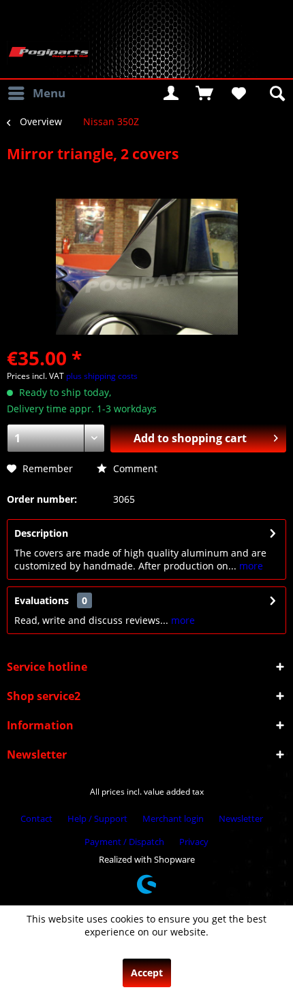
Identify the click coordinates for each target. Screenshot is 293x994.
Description (41, 533)
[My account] (171, 93)
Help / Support (97, 818)
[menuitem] (36, 93)
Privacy (194, 841)
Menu (49, 93)
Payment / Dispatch (124, 841)
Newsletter (241, 818)
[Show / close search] (276, 93)
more (249, 565)
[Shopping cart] (204, 93)
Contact (36, 818)
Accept (147, 972)
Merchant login (173, 818)
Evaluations (41, 600)
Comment (133, 468)
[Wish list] (237, 93)
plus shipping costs (102, 376)
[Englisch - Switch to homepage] (48, 53)
